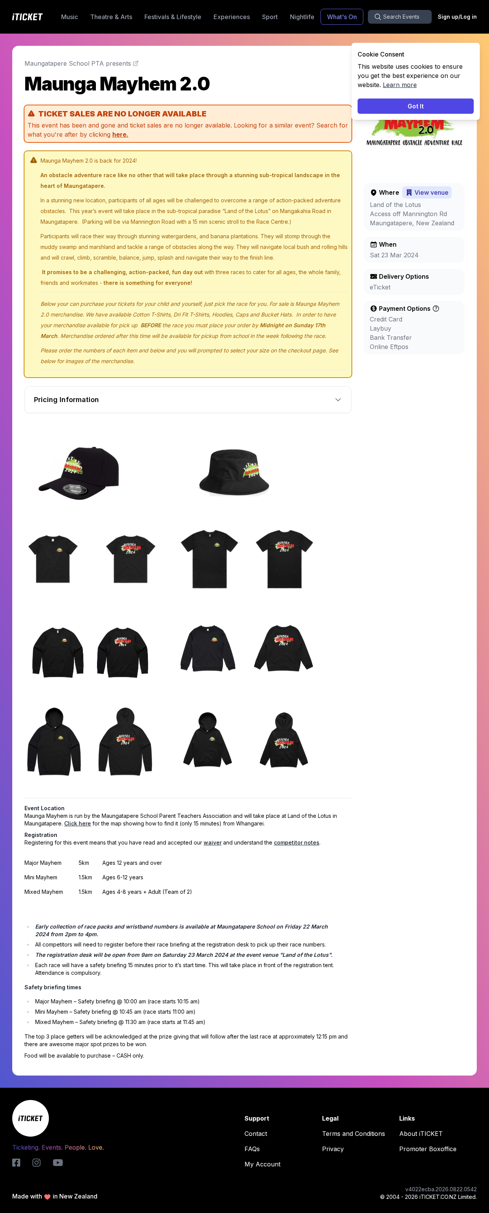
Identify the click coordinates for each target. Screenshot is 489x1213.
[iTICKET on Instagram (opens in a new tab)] (36, 1162)
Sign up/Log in (457, 16)
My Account (262, 1164)
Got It (416, 106)
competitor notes (296, 842)
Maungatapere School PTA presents (77, 63)
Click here (77, 823)
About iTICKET (421, 1133)
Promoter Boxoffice (428, 1149)
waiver (213, 842)
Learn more (400, 85)
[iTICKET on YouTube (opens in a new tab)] (58, 1162)
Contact (255, 1133)
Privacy (333, 1149)
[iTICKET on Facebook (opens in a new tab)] (16, 1162)
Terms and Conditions (353, 1133)
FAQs (252, 1149)
